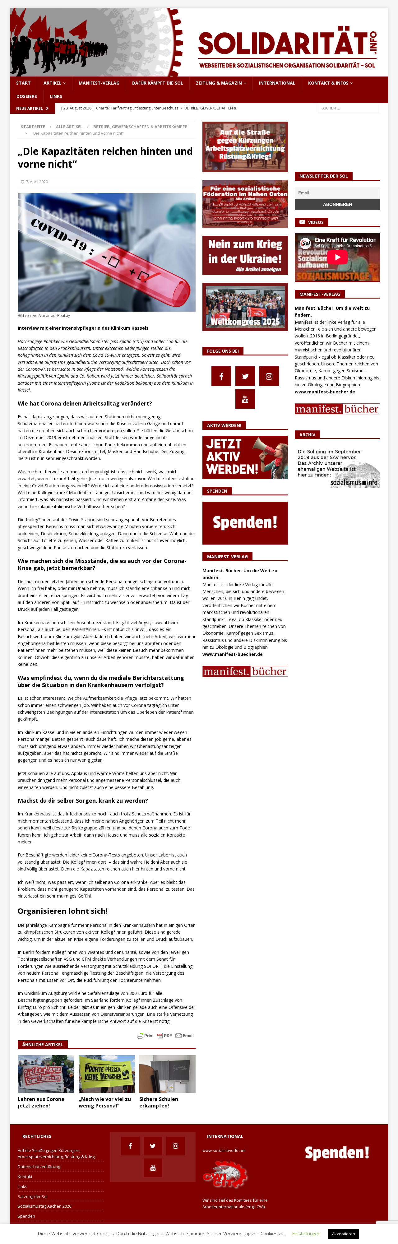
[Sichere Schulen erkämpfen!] (167, 1074)
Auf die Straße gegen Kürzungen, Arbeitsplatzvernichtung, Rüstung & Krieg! (56, 1154)
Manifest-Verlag (99, 83)
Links (56, 96)
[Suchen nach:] (349, 108)
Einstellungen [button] (306, 1233)
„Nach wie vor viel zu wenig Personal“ (105, 1102)
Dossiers (26, 96)
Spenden (26, 1216)
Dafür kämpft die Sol (157, 83)
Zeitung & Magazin (219, 83)
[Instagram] (269, 376)
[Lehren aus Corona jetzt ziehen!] (46, 1074)
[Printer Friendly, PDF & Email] (165, 1035)
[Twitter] (245, 376)
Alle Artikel (69, 126)
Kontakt (25, 1176)
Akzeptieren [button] (343, 1234)
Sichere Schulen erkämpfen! (158, 1102)
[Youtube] (245, 399)
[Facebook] (221, 376)
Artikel (53, 83)
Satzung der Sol (33, 1196)
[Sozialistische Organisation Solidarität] (199, 73)
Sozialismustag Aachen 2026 (44, 1206)
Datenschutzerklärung (39, 1166)
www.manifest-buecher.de (232, 654)
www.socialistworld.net (224, 1150)
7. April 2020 (37, 181)
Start (23, 83)
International (277, 83)
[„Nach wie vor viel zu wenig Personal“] (107, 1074)
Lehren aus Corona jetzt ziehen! (41, 1102)
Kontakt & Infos (328, 83)
